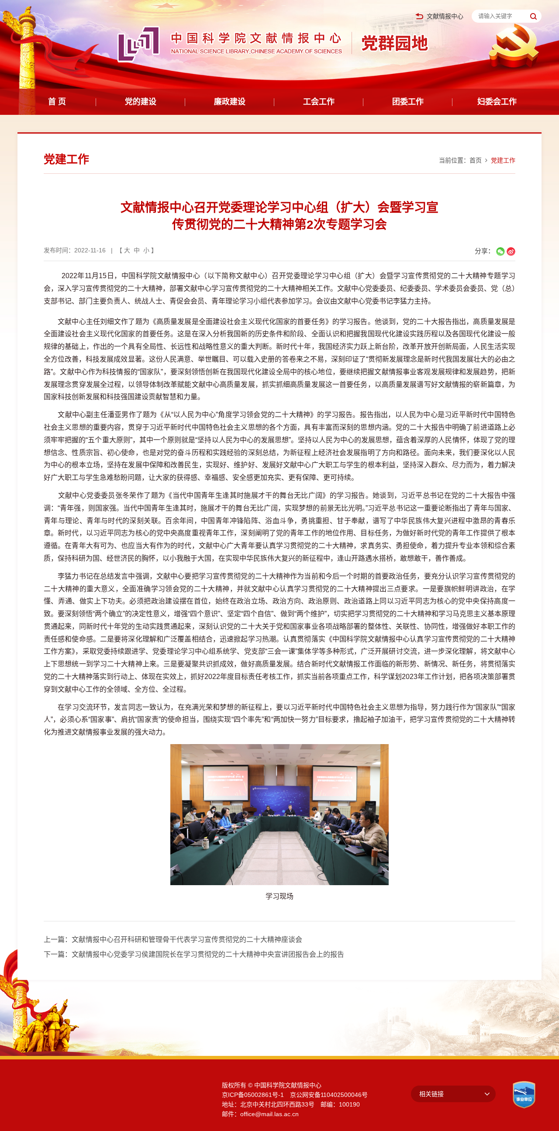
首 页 (57, 101)
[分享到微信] (500, 251)
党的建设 (140, 101)
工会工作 (319, 101)
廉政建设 (229, 101)
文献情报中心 (445, 16)
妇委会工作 (497, 101)
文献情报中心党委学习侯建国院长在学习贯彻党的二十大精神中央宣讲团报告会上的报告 (208, 954)
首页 (475, 160)
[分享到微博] (511, 251)
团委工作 (408, 101)
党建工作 (503, 160)
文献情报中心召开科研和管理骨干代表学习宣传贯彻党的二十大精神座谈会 (187, 939)
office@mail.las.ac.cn (269, 1113)
